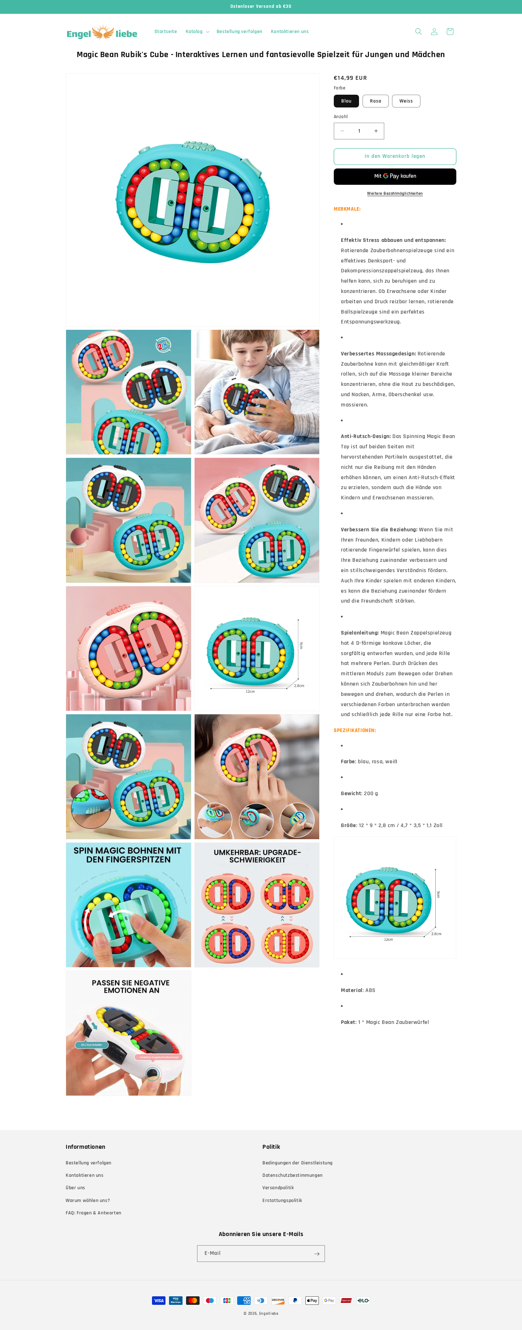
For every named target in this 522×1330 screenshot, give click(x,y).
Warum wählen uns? (88, 1200)
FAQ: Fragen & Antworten (93, 1213)
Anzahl (341, 117)
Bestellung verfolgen (89, 1163)
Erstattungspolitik (282, 1200)
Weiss (406, 101)
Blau (346, 101)
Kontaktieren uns (85, 1175)
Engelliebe (268, 1313)
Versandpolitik (278, 1188)
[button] (196, 31)
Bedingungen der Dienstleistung (297, 1163)
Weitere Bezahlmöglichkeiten (395, 193)
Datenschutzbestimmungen (292, 1175)
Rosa (375, 101)
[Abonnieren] (317, 1254)
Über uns (75, 1188)
